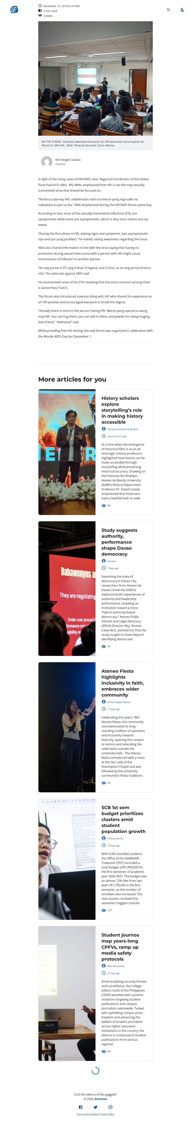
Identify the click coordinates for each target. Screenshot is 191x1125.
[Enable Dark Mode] (183, 10)
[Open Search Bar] (168, 10)
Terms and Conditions (88, 1114)
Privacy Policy (107, 1114)
